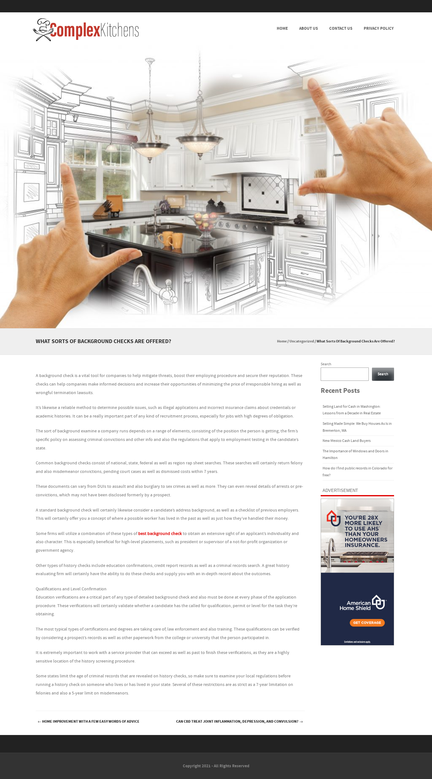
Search (326, 364)
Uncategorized (301, 341)
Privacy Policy (379, 28)
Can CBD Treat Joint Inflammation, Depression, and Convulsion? (239, 721)
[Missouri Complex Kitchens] (86, 29)
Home (282, 28)
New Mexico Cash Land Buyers (347, 440)
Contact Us (340, 28)
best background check (160, 534)
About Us (308, 28)
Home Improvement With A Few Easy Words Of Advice (88, 721)
